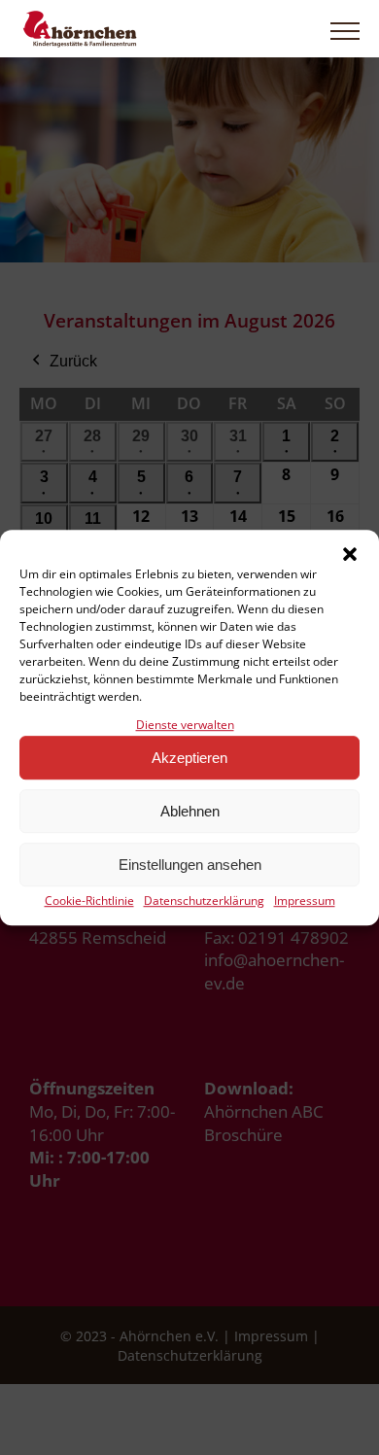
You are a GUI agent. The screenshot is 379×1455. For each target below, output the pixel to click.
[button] (350, 554)
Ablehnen (190, 811)
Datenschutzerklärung (204, 901)
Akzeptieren (189, 757)
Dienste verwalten (185, 724)
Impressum (304, 901)
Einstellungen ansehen (190, 864)
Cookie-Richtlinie (89, 901)
